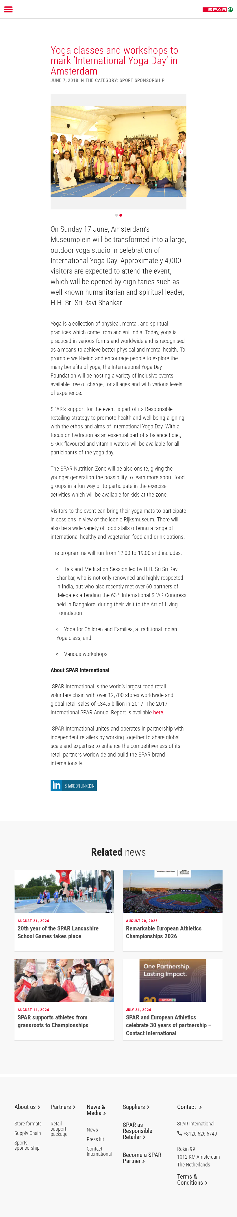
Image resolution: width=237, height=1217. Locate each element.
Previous (56, 152)
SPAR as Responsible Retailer (137, 1130)
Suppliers (134, 1106)
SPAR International (218, 9)
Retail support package (59, 1129)
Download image (181, 100)
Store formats (28, 1123)
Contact (187, 1106)
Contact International (99, 1151)
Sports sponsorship (27, 1145)
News (92, 1129)
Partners (61, 1106)
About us (25, 1106)
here (158, 712)
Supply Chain (27, 1133)
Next (181, 152)
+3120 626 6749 (200, 1133)
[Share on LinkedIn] (74, 789)
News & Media (96, 1109)
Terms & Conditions (190, 1179)
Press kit (95, 1139)
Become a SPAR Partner (142, 1157)
